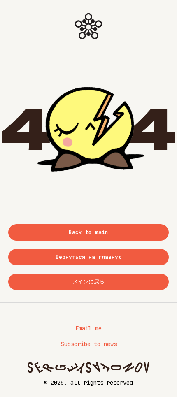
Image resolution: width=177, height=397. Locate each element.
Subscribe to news (89, 344)
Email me (88, 328)
